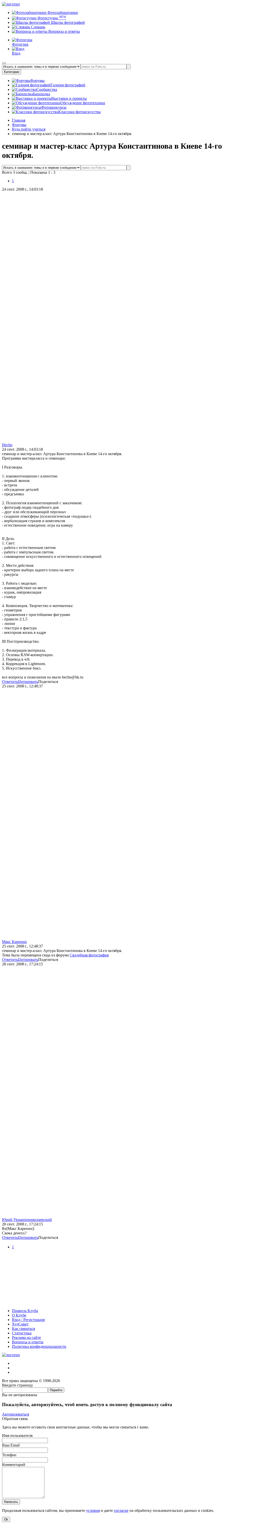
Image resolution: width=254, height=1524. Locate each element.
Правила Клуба (25, 1311)
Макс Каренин (14, 942)
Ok (6, 1519)
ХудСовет (20, 1324)
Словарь (37, 27)
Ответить (10, 681)
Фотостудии (51, 18)
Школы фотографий (67, 22)
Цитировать (28, 681)
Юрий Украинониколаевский (27, 1220)
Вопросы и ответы (63, 31)
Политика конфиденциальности (39, 1346)
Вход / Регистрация (28, 1320)
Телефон (9, 1455)
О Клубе (19, 1315)
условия (93, 1510)
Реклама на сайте (26, 1337)
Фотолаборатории (62, 12)
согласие (121, 1510)
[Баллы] (127, 1302)
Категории (11, 72)
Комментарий (13, 1464)
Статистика (22, 1333)
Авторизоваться (15, 1414)
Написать (11, 1502)
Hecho (7, 445)
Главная (18, 120)
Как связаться (23, 1328)
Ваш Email (11, 1445)
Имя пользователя (17, 1435)
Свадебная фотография (89, 955)
